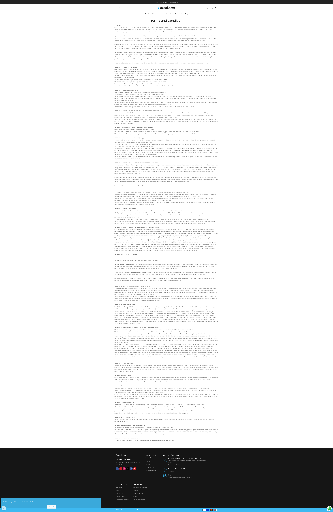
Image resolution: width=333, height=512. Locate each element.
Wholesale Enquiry (139, 500)
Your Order (148, 458)
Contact (133, 8)
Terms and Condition (122, 500)
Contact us (119, 493)
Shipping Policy (138, 493)
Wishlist (126, 8)
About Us (118, 490)
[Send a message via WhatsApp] (329, 508)
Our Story (119, 487)
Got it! (51, 507)
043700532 (171, 471)
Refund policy (149, 467)
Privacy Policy (120, 496)
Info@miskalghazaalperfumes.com (180, 477)
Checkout (119, 8)
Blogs (135, 496)
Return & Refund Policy (140, 487)
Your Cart (148, 461)
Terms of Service (150, 470)
